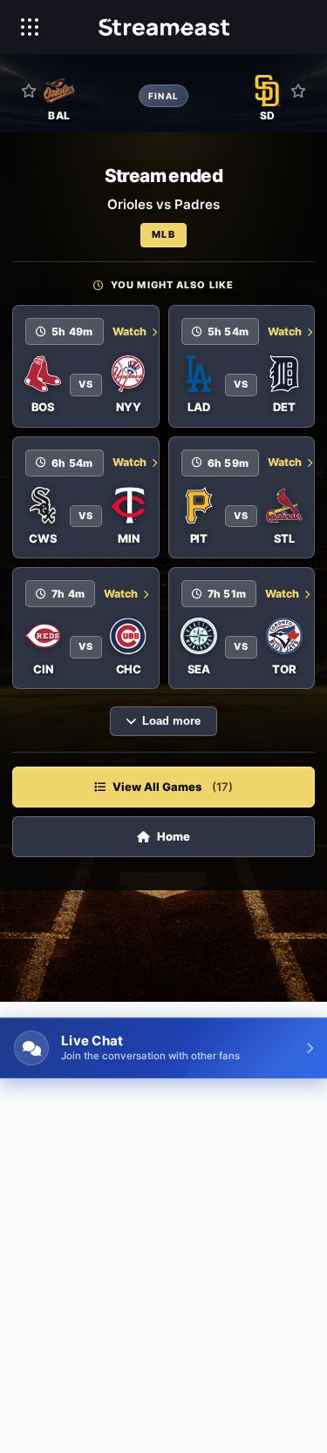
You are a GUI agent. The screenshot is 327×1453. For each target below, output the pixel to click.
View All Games (172, 787)
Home (173, 836)
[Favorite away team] (298, 90)
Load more (171, 721)
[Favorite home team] (28, 90)
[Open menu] (29, 27)
